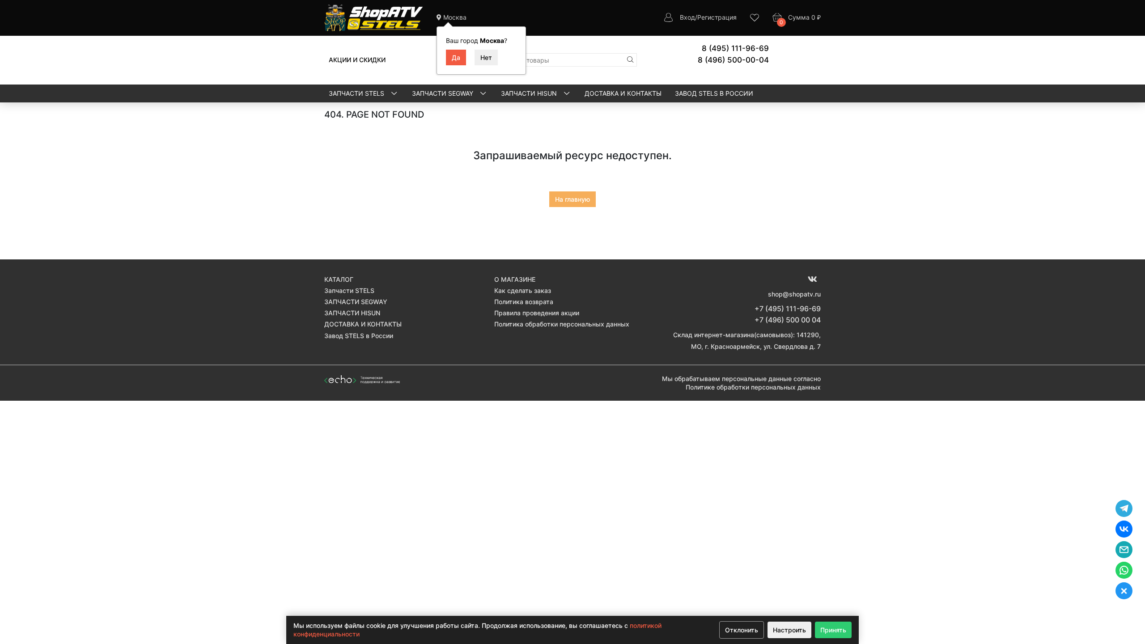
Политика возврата (523, 301)
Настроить (789, 630)
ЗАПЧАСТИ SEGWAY (443, 93)
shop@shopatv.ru (794, 294)
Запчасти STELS (357, 93)
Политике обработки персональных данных (753, 387)
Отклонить (741, 630)
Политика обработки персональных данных (561, 324)
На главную (572, 199)
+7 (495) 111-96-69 (788, 308)
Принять (833, 630)
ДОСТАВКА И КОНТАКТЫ (623, 93)
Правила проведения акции (536, 313)
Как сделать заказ (522, 290)
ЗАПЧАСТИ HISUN (530, 93)
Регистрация (717, 17)
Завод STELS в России (714, 93)
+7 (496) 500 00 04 (788, 319)
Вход (687, 17)
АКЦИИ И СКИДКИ (357, 60)
